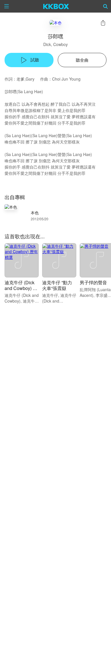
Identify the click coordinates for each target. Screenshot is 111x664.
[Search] (105, 6)
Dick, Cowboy (55, 44)
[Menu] (6, 6)
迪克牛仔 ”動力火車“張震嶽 (57, 285)
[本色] (55, 22)
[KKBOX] (56, 6)
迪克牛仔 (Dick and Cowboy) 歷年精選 (21, 288)
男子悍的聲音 (93, 282)
